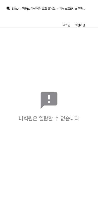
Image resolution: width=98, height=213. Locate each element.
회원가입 (80, 25)
